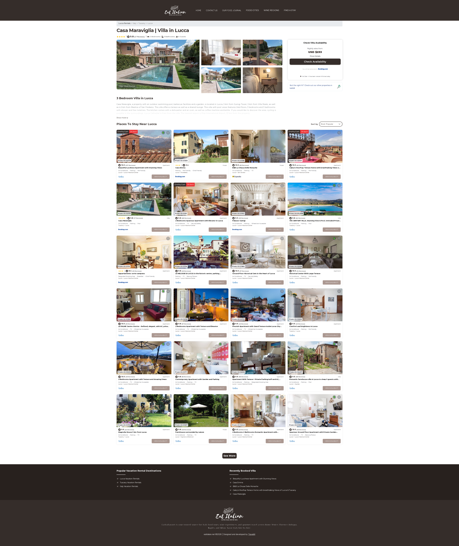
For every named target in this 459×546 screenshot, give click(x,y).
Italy (134, 23)
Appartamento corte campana (131, 273)
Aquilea (297, 384)
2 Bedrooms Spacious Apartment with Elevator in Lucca (199, 221)
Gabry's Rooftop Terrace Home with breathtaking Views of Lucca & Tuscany (264, 490)
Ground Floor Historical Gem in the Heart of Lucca (253, 273)
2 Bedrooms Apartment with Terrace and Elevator (196, 326)
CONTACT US (211, 10)
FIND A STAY (290, 10)
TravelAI (251, 534)
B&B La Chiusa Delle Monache (244, 168)
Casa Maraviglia (124, 221)
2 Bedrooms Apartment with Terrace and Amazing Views (142, 379)
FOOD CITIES (252, 10)
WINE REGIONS (271, 10)
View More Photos (127, 86)
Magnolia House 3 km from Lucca (132, 432)
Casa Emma (180, 168)
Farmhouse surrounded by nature (189, 432)
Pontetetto (184, 172)
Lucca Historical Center (131, 172)
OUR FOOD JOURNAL (231, 10)
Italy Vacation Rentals (129, 486)
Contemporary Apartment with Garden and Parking (197, 379)
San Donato (241, 172)
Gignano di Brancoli (187, 437)
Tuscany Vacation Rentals (130, 482)
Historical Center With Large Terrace (304, 273)
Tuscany (141, 23)
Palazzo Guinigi (238, 221)
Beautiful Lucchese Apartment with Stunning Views (140, 168)
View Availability (160, 176)
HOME (198, 10)
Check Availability (315, 61)
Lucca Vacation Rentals (129, 479)
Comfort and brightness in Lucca (303, 326)
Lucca (150, 23)
